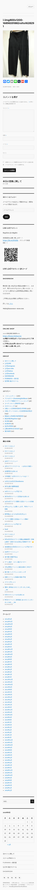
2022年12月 (9, 679)
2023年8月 (8, 659)
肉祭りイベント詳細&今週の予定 (15, 577)
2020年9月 (8, 747)
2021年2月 (8, 735)
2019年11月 (8, 773)
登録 (6, 217)
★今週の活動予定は (11, 557)
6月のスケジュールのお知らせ (14, 595)
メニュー (30, 6)
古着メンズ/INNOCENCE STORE (15, 408)
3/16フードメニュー (11, 461)
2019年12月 (8, 770)
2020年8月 (8, 750)
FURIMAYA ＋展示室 (12, 378)
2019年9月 (8, 778)
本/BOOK (8, 424)
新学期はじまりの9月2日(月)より (15, 514)
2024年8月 (8, 629)
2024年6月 (8, 634)
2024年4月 (8, 639)
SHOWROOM (9, 376)
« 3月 (9, 844)
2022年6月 (8, 694)
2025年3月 (8, 619)
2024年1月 (8, 647)
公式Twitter (9, 371)
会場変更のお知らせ (11, 471)
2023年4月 (8, 669)
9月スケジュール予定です (13, 524)
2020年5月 (8, 757)
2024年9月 (8, 626)
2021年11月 (8, 712)
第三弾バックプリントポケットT (15, 572)
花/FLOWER (9, 426)
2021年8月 (8, 720)
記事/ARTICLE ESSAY (12, 429)
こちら (11, 303)
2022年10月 (9, 684)
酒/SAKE (8, 431)
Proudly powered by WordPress (18, 886)
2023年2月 (8, 674)
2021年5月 (8, 727)
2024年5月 (8, 637)
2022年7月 (8, 692)
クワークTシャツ (10, 582)
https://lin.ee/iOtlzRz (10, 240)
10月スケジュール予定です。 (14, 491)
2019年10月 (8, 775)
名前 (4, 135)
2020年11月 (8, 742)
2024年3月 (8, 642)
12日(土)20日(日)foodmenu (14, 481)
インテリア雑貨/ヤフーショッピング (16, 401)
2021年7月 (8, 722)
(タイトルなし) (10, 446)
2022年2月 (8, 705)
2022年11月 (8, 682)
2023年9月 (8, 657)
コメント (6, 108)
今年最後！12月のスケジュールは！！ (17, 476)
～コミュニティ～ (10, 396)
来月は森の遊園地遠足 (12, 486)
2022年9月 (8, 687)
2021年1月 (8, 737)
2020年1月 (8, 768)
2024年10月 (9, 624)
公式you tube (9, 368)
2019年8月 (8, 780)
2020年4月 (8, 760)
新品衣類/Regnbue (11, 418)
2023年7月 (8, 662)
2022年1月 (8, 707)
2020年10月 (9, 745)
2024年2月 (8, 644)
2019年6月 (8, 785)
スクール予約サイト (9, 858)
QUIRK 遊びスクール (11, 381)
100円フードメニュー (12, 552)
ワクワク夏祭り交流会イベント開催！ (17, 519)
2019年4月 (8, 790)
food (6, 529)
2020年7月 (8, 752)
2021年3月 (8, 732)
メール (5, 144)
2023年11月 (8, 652)
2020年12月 (9, 740)
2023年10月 (9, 654)
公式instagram (10, 366)
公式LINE (8, 363)
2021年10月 (8, 715)
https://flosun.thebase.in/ (12, 336)
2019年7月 (8, 783)
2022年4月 (8, 700)
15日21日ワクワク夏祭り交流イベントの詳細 (19, 501)
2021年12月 (8, 710)
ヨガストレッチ (10, 406)
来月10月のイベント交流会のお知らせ (17, 496)
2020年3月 (8, 762)
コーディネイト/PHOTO (13, 403)
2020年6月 (8, 755)
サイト (5, 153)
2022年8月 (8, 689)
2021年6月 (8, 725)
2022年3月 (8, 702)
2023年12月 (9, 649)
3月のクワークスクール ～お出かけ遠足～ (19, 466)
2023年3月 (8, 672)
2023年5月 (8, 667)
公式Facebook (9, 373)
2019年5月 (8, 788)
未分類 (7, 421)
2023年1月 (8, 677)
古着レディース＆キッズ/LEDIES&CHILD (18, 411)
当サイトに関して (10, 361)
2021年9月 (8, 717)
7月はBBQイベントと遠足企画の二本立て (18, 567)
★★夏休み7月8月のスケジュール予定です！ (19, 547)
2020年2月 (8, 765)
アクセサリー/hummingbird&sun (16, 398)
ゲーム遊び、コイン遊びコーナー (15, 562)
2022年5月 (8, 697)
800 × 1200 (16, 86)
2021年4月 (8, 730)
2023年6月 (8, 664)
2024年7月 (8, 631)
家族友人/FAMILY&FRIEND (14, 416)
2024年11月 (8, 621)
